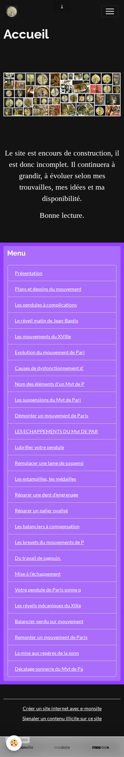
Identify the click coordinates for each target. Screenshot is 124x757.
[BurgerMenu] (109, 11)
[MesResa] (100, 747)
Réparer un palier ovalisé (41, 510)
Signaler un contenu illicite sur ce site (62, 718)
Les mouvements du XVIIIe (43, 336)
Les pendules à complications (46, 305)
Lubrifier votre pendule (39, 447)
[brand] (13, 11)
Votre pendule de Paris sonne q (48, 590)
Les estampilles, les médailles (45, 479)
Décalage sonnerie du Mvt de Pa (49, 669)
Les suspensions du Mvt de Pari (48, 400)
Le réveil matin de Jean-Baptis (46, 320)
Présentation (28, 273)
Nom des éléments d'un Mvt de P (49, 384)
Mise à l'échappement (38, 574)
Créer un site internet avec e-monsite (62, 708)
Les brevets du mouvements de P (49, 542)
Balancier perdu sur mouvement (49, 621)
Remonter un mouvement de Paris (51, 637)
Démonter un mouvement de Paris (51, 415)
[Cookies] (14, 743)
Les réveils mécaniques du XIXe (48, 605)
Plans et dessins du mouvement (48, 289)
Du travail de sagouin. (38, 558)
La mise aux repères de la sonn (47, 653)
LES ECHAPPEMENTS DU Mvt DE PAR (56, 431)
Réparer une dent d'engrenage (46, 495)
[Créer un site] (23, 747)
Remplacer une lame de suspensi (49, 463)
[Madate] (62, 747)
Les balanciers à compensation (47, 526)
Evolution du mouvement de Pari (50, 352)
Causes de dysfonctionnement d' (49, 368)
